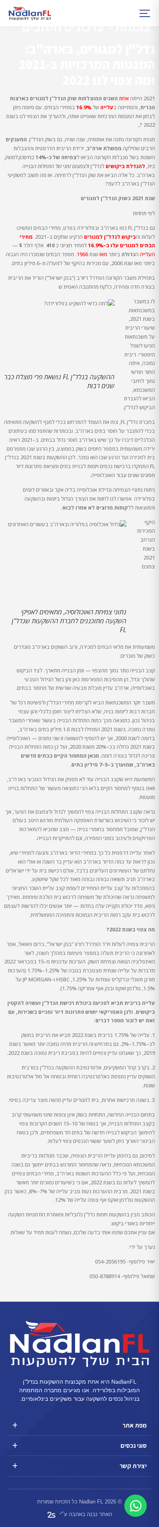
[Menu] (139, 13)
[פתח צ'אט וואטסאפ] (135, 1506)
